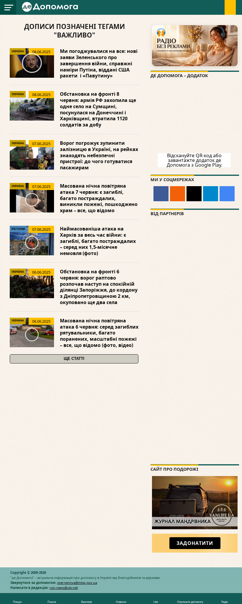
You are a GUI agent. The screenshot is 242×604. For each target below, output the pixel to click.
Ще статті (74, 358)
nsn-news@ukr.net (64, 587)
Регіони (18, 228)
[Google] (227, 193)
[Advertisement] (195, 423)
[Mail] (194, 193)
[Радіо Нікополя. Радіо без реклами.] (195, 45)
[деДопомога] (50, 10)
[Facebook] (161, 193)
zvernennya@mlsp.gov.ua (77, 582)
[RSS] (177, 193)
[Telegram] (210, 193)
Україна (18, 51)
